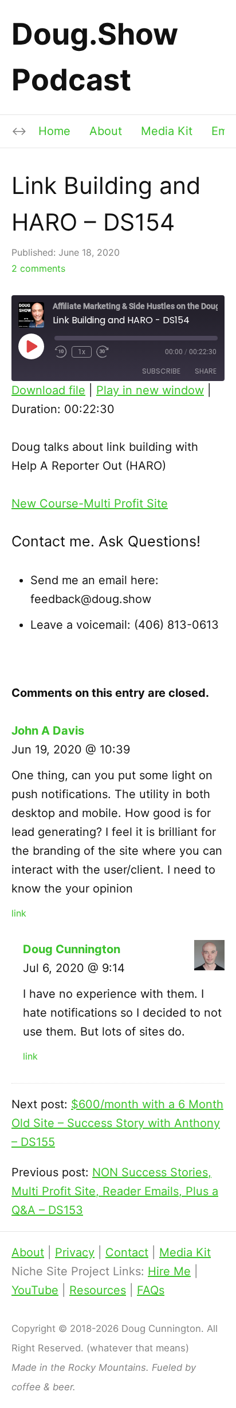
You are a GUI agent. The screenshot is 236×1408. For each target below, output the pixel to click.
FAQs (150, 1290)
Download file (48, 390)
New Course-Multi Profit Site (89, 503)
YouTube (34, 1290)
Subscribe (161, 371)
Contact (126, 1252)
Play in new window (150, 390)
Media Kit (166, 131)
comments (38, 268)
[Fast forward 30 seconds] (103, 352)
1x (81, 352)
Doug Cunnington (71, 949)
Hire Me (169, 1271)
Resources (97, 1290)
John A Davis (47, 730)
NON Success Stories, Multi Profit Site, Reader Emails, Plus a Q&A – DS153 (114, 1191)
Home (54, 131)
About (105, 131)
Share (206, 371)
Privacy (75, 1252)
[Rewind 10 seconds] (60, 352)
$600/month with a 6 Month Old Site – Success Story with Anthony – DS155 (117, 1123)
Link (18, 913)
